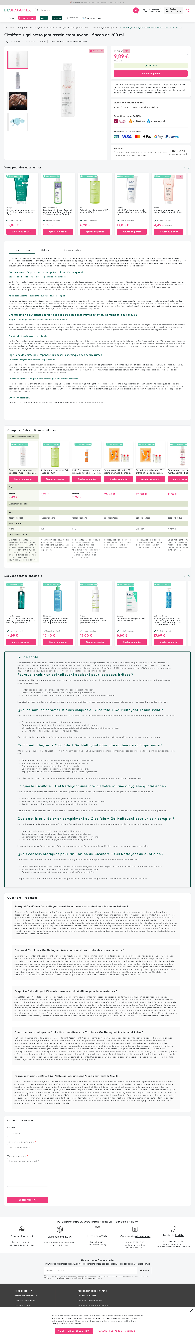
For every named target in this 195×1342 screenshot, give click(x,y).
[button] (19, 79)
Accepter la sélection (74, 1331)
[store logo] (18, 10)
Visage (62, 27)
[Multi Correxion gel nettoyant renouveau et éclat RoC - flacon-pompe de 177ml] (86, 454)
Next (189, 168)
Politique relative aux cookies (66, 1324)
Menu (11, 18)
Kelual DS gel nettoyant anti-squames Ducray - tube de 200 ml (132, 212)
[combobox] (87, 10)
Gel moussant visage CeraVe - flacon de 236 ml (131, 620)
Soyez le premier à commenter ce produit (25, 41)
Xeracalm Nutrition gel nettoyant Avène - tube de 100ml (168, 211)
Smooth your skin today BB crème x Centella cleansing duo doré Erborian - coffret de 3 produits (149, 471)
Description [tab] (22, 250)
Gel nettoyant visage (103, 27)
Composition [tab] (73, 250)
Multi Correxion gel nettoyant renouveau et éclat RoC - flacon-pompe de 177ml (86, 471)
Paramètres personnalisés (116, 1331)
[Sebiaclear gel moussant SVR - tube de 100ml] (55, 454)
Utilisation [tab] (47, 250)
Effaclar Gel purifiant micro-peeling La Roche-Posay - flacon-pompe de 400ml (20, 621)
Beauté (50, 27)
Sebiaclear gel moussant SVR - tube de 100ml (95, 211)
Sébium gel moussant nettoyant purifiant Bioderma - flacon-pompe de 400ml (56, 621)
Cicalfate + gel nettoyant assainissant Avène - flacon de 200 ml (22, 471)
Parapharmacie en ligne (30, 27)
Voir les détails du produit (76, 41)
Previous (184, 168)
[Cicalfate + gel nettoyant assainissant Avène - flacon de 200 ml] (23, 454)
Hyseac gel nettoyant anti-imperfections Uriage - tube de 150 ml (20, 212)
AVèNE (60, 41)
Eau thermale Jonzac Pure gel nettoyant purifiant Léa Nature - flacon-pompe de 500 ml (58, 212)
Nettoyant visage (79, 27)
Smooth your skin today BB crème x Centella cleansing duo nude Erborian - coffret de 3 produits (117, 471)
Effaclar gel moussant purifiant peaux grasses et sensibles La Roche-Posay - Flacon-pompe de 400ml (167, 622)
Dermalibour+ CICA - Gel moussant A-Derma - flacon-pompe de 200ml (94, 621)
